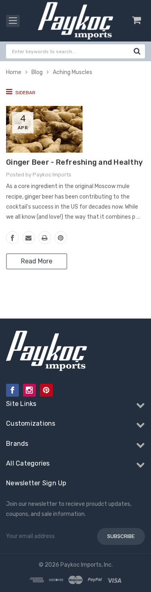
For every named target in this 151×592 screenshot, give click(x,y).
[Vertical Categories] (13, 21)
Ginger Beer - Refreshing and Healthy (74, 162)
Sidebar (24, 92)
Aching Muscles (72, 72)
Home (13, 72)
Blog (37, 72)
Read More (36, 261)
